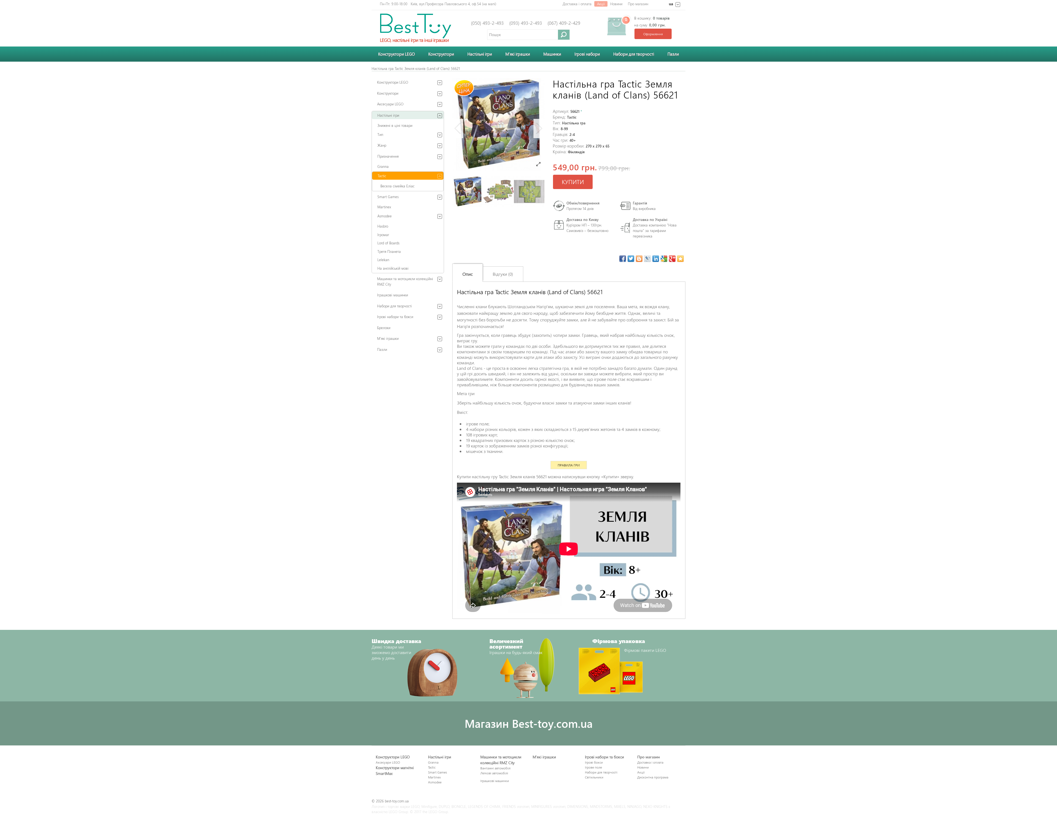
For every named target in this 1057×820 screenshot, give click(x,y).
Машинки (552, 54)
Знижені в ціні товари (394, 125)
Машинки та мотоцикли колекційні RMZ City (405, 281)
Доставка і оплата (577, 3)
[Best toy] (415, 25)
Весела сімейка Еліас (397, 186)
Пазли (673, 54)
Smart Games (388, 196)
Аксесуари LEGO (390, 104)
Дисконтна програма (652, 777)
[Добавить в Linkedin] (655, 258)
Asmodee (384, 216)
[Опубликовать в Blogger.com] (639, 258)
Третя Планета (389, 251)
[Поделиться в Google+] (672, 258)
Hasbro (382, 226)
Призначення (388, 156)
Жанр (381, 145)
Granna (383, 166)
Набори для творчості (633, 54)
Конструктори (441, 54)
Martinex (384, 206)
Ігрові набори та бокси (395, 316)
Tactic (382, 175)
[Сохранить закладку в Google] (664, 258)
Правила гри (569, 465)
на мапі (489, 3)
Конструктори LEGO (396, 54)
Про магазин (638, 3)
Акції (601, 3)
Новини (616, 3)
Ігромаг (383, 234)
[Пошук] (564, 34)
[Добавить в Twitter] (631, 258)
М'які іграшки (388, 338)
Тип (380, 134)
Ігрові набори (587, 54)
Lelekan (383, 259)
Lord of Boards (388, 242)
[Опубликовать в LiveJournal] (647, 258)
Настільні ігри (479, 54)
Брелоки (383, 327)
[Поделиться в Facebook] (622, 258)
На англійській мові (392, 268)
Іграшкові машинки (392, 295)
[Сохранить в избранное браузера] (680, 258)
